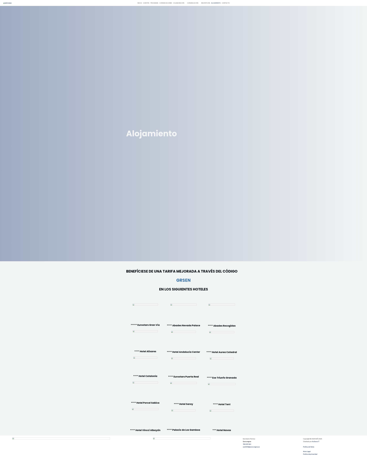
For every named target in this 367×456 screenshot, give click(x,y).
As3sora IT (315, 441)
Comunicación (192, 3)
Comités (146, 3)
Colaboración (178, 3)
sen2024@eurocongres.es (251, 447)
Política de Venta (308, 447)
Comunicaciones (165, 3)
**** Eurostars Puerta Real (183, 376)
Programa (154, 3)
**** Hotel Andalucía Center (183, 352)
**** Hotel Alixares (145, 351)
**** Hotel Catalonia (145, 376)
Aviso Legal (307, 451)
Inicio (139, 3)
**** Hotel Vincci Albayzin (145, 430)
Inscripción (205, 3)
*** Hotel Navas (221, 430)
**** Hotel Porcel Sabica (145, 402)
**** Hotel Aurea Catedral (221, 352)
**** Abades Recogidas (222, 325)
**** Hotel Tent (221, 404)
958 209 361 (247, 444)
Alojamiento (216, 3)
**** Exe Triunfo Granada (222, 377)
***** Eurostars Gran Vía (145, 325)
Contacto (226, 3)
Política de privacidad (310, 454)
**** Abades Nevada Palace (183, 325)
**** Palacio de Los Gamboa (183, 429)
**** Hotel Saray (183, 404)
